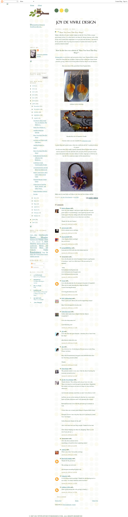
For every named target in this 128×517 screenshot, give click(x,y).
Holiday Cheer (43, 239)
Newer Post (58, 501)
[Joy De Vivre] (48, 69)
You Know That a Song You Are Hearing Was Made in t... (40, 123)
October (36, 112)
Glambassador (43, 235)
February (36, 213)
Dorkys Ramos (66, 208)
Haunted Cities (34, 239)
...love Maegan (38, 302)
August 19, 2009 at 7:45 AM (69, 376)
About (40, 5)
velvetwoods (65, 228)
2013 (33, 92)
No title (35, 194)
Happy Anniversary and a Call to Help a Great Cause (40, 174)
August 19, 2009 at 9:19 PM (69, 455)
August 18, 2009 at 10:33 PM (70, 253)
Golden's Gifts (66, 487)
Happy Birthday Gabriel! (40, 191)
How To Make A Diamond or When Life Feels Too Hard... (40, 293)
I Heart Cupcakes (35, 241)
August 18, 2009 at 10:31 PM (70, 244)
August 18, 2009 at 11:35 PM (70, 308)
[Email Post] (86, 198)
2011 (33, 98)
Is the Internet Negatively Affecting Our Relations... (40, 158)
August (36, 118)
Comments (35, 267)
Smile (43, 252)
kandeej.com (37, 290)
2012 (33, 95)
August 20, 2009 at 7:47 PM (69, 492)
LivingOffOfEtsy (67, 248)
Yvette (63, 281)
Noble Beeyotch (66, 312)
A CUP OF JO (38, 275)
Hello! (35, 148)
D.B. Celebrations (67, 298)
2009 (33, 104)
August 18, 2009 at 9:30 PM (69, 224)
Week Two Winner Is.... (39, 127)
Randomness (35, 252)
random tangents (34, 256)
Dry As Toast (37, 286)
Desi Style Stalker (67, 459)
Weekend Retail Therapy (42, 254)
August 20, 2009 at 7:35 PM (69, 483)
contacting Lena (86, 141)
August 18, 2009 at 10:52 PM (70, 294)
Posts (34, 264)
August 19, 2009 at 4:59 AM (69, 343)
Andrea (64, 450)
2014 (33, 89)
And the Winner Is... (38, 145)
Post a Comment (61, 497)
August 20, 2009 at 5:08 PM (69, 472)
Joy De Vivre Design (67, 380)
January (36, 216)
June (35, 201)
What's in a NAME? (39, 299)
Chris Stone (65, 369)
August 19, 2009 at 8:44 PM (69, 446)
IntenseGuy (37, 280)
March (36, 210)
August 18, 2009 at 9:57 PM (69, 233)
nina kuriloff (65, 237)
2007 (33, 222)
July (35, 198)
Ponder (46, 250)
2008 (33, 219)
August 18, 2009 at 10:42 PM (70, 277)
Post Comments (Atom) (69, 505)
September (37, 115)
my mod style (37, 298)
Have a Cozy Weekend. (40, 277)
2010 (33, 101)
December (37, 106)
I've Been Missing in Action (39, 282)
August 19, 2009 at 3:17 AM (69, 327)
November (37, 109)
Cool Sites (33, 235)
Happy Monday (39, 237)
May (35, 204)
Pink (35, 287)
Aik (63, 331)
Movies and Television (39, 246)
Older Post (95, 501)
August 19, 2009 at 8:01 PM (69, 435)
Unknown (64, 476)
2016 (33, 86)
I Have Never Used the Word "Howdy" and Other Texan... (39, 186)
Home (32, 5)
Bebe (59, 57)
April (35, 207)
